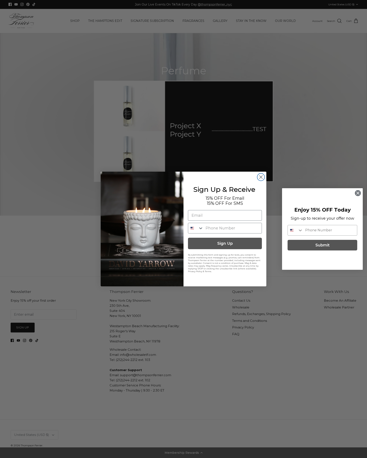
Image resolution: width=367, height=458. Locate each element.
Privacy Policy (195, 271)
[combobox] (195, 228)
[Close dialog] (261, 177)
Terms (208, 271)
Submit (322, 245)
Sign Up (225, 243)
